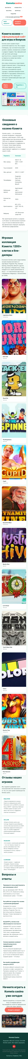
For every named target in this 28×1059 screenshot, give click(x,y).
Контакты (9, 1055)
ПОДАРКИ (13, 13)
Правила (15, 1055)
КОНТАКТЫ (8, 7)
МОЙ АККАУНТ (6, 22)
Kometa (14, 3)
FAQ (20, 1055)
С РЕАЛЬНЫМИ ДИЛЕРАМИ (13, 17)
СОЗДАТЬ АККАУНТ (18, 22)
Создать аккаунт (14, 1010)
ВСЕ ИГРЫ (8, 10)
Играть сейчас (6, 86)
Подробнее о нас (20, 86)
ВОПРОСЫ (18, 10)
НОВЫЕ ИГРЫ (18, 7)
